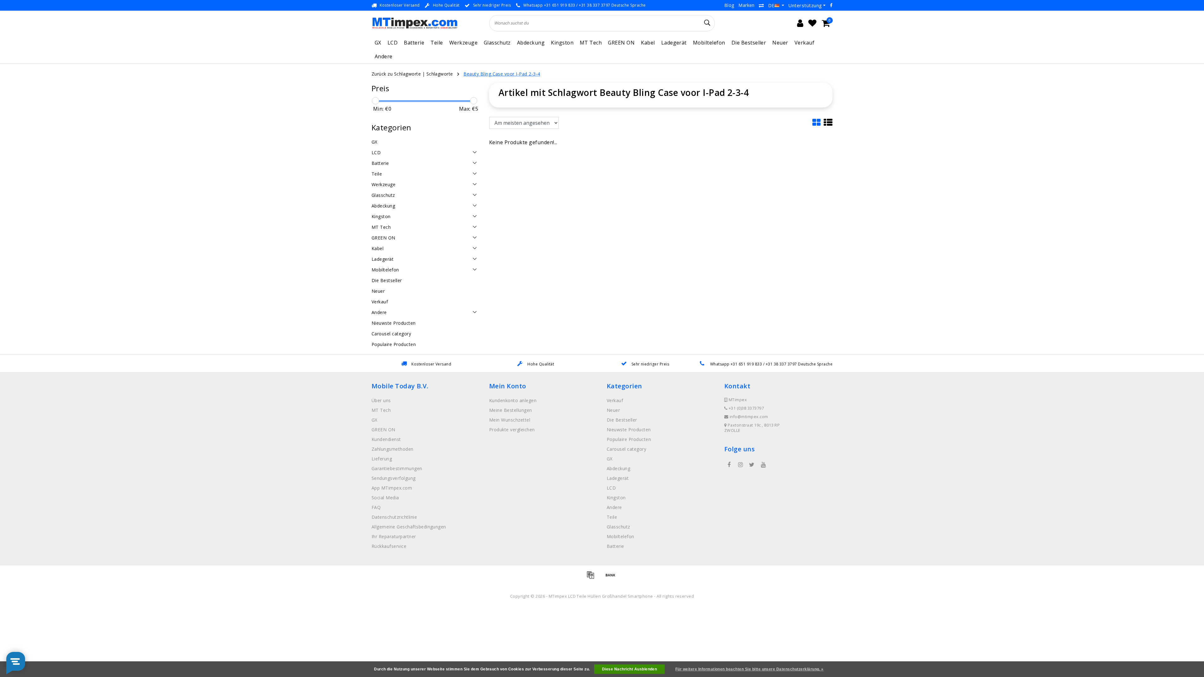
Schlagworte (439, 74)
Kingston (562, 42)
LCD (393, 42)
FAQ (376, 507)
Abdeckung (531, 42)
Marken (746, 5)
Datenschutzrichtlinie (394, 517)
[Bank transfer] (612, 577)
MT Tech (591, 42)
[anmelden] (800, 23)
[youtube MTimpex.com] (763, 465)
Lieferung (382, 459)
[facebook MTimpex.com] (729, 465)
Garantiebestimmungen (397, 468)
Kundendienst (386, 439)
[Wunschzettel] (812, 23)
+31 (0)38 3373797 (745, 408)
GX (378, 42)
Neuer (780, 42)
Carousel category (626, 449)
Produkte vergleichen (512, 430)
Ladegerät (674, 42)
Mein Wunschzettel (509, 420)
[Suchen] (707, 23)
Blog (729, 5)
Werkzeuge (463, 42)
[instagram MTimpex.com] (740, 465)
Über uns (381, 400)
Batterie (414, 42)
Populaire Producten (629, 439)
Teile (436, 42)
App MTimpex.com (392, 488)
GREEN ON (621, 42)
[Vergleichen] (761, 5)
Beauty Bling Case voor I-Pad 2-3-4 (501, 74)
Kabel (648, 42)
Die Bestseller (748, 42)
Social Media (385, 498)
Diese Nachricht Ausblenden (629, 669)
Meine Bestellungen (510, 410)
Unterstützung (805, 5)
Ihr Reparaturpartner (394, 536)
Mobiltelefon (709, 42)
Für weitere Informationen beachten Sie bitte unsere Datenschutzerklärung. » (749, 669)
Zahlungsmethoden (393, 449)
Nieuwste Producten (629, 430)
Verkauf (804, 42)
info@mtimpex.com (749, 416)
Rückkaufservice (389, 546)
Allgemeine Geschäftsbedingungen (409, 527)
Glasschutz (497, 42)
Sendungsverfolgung (394, 478)
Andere (384, 56)
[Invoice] (593, 577)
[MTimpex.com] (415, 23)
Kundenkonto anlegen (512, 400)
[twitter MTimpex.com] (752, 465)
